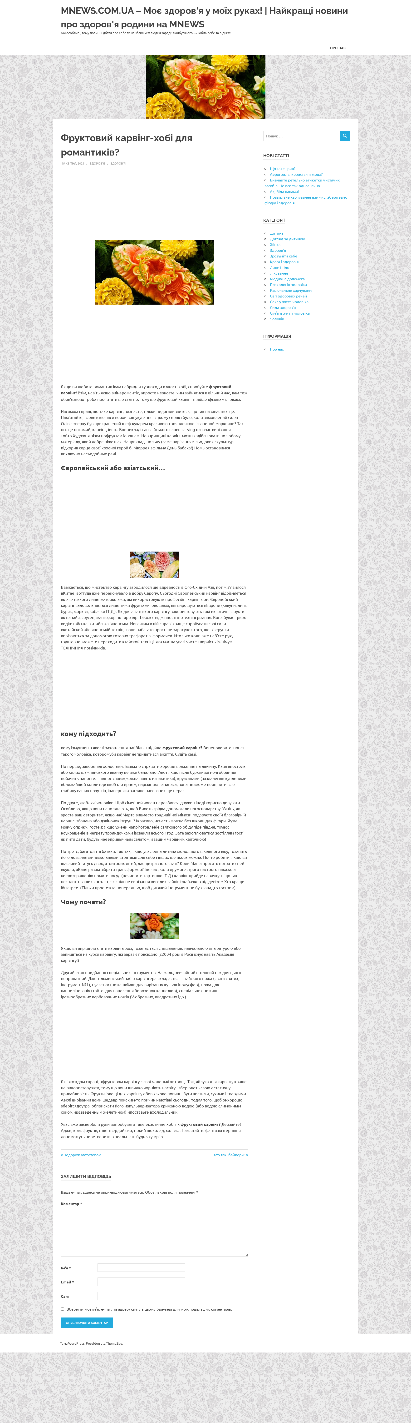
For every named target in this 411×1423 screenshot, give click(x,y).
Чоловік (277, 318)
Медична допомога (287, 278)
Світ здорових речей (288, 295)
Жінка (275, 244)
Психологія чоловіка (288, 284)
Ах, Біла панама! (284, 191)
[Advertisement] (154, 200)
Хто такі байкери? (229, 1154)
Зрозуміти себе (283, 255)
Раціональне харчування (291, 290)
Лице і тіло (279, 267)
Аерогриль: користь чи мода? (296, 174)
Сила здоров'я (283, 307)
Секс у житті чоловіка (289, 301)
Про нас (338, 48)
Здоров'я (97, 163)
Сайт (65, 1296)
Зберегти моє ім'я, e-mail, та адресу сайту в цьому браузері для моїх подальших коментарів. (149, 1309)
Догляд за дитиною (287, 238)
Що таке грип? (282, 168)
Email (67, 1281)
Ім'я (66, 1267)
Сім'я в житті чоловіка (290, 313)
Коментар (71, 1203)
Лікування (279, 273)
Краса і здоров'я (284, 261)
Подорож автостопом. (82, 1154)
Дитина (276, 233)
